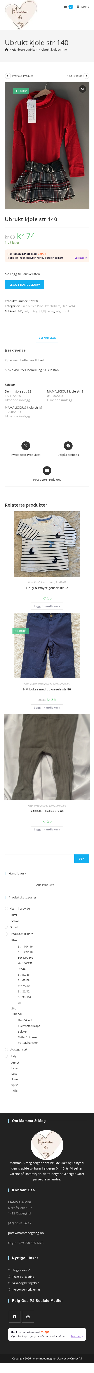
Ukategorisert (18, 1049)
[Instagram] (28, 1317)
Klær (24, 306)
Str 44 (21, 969)
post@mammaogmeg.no (26, 1233)
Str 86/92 (64, 684)
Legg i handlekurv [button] (47, 606)
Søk (7, 851)
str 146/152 (25, 963)
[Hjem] (6, 49)
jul (40, 311)
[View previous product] (8, 76)
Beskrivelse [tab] (47, 338)
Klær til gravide (20, 908)
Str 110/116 (25, 946)
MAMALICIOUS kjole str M (23, 407)
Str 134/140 (69, 306)
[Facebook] (15, 1317)
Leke (14, 1068)
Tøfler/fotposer (28, 1037)
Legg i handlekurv (24, 285)
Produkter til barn (48, 306)
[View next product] (86, 76)
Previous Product (22, 76)
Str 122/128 (25, 952)
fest (26, 311)
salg (58, 311)
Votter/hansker (28, 1043)
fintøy (34, 311)
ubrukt (66, 311)
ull (19, 1003)
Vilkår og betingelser (25, 1283)
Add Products (45, 885)
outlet (32, 306)
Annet (15, 1062)
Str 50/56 (24, 975)
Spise (14, 1085)
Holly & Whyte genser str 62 (47, 588)
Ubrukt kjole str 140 (54, 49)
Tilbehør (16, 1014)
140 (20, 311)
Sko (13, 1008)
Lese (14, 1074)
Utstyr (15, 920)
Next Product (74, 76)
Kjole (46, 311)
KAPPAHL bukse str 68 (47, 811)
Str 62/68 (61, 582)
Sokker (22, 1031)
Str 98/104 (24, 997)
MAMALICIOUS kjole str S (65, 391)
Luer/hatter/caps (29, 1026)
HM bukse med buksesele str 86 (47, 689)
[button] (22, 274)
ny (52, 311)
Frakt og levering (23, 1277)
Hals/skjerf (25, 1020)
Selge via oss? (21, 1270)
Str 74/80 (24, 986)
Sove (14, 1079)
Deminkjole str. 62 (18, 391)
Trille (14, 1091)
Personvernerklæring (26, 1289)
